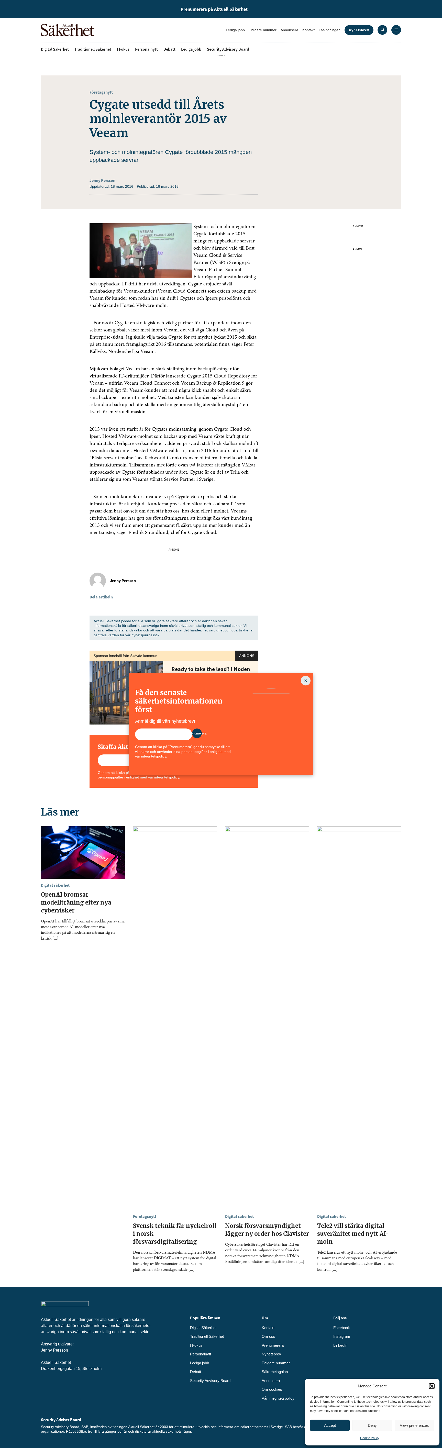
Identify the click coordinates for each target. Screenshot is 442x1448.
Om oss (268, 1336)
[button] (431, 1386)
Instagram (341, 1336)
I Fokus (123, 49)
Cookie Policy (369, 1438)
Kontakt (308, 30)
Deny (372, 1425)
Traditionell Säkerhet (92, 49)
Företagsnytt (101, 92)
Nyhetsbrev (359, 30)
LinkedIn (340, 1345)
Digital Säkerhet (55, 49)
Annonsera (289, 30)
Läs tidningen (329, 30)
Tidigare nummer (263, 30)
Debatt (169, 49)
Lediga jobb (235, 30)
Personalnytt (146, 49)
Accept (330, 1425)
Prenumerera (273, 1345)
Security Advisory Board (228, 49)
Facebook (341, 1328)
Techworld (154, 458)
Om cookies (272, 1389)
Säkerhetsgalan (275, 1371)
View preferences (414, 1425)
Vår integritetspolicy (278, 1398)
